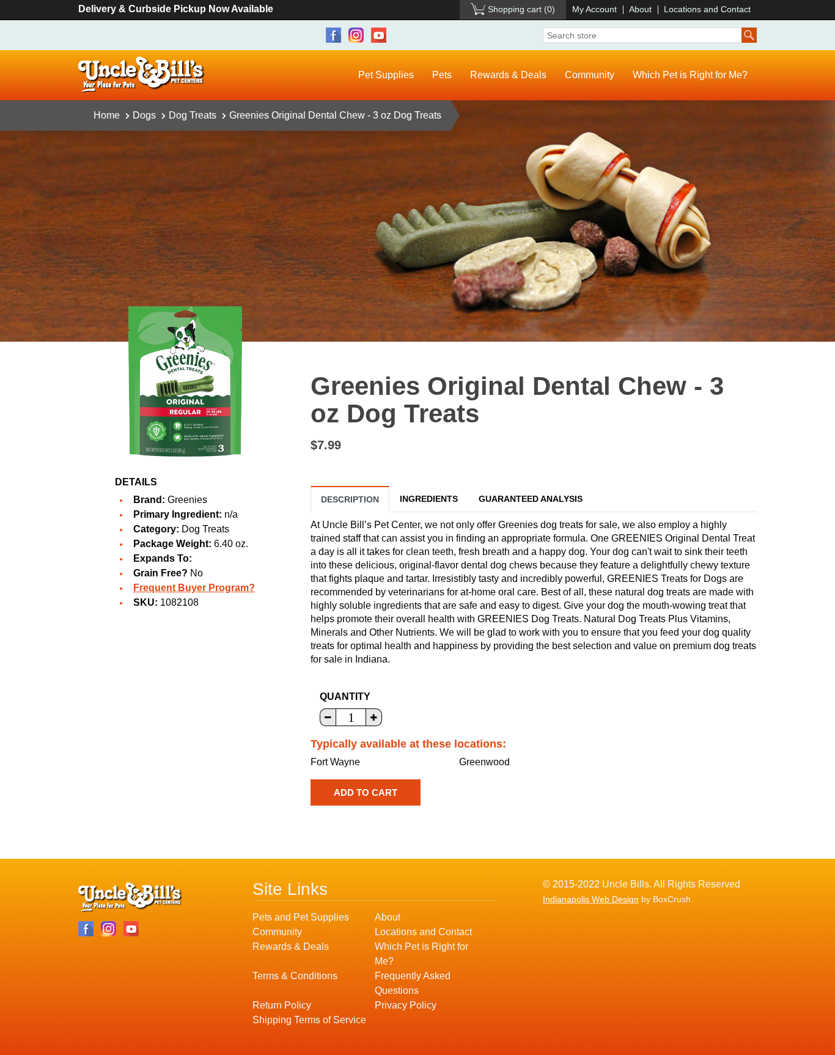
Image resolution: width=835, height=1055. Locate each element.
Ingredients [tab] (429, 499)
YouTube (378, 35)
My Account (594, 9)
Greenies (187, 499)
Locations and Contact (707, 9)
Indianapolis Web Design (591, 899)
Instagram (356, 35)
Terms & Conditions (294, 976)
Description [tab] (350, 499)
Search (749, 35)
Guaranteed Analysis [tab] (531, 499)
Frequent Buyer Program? (194, 588)
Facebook (333, 35)
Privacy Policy (405, 1005)
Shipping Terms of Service (309, 1020)
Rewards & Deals (508, 75)
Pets (442, 75)
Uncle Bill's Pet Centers (141, 75)
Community (589, 75)
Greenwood (484, 762)
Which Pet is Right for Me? (690, 75)
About (640, 9)
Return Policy (281, 1005)
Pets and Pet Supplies (300, 917)
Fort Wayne (335, 762)
